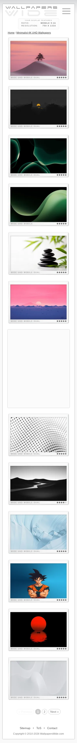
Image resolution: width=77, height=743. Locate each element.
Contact (52, 728)
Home (11, 32)
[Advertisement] (38, 368)
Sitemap (25, 728)
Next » (54, 711)
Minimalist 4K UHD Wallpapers (33, 32)
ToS (38, 728)
